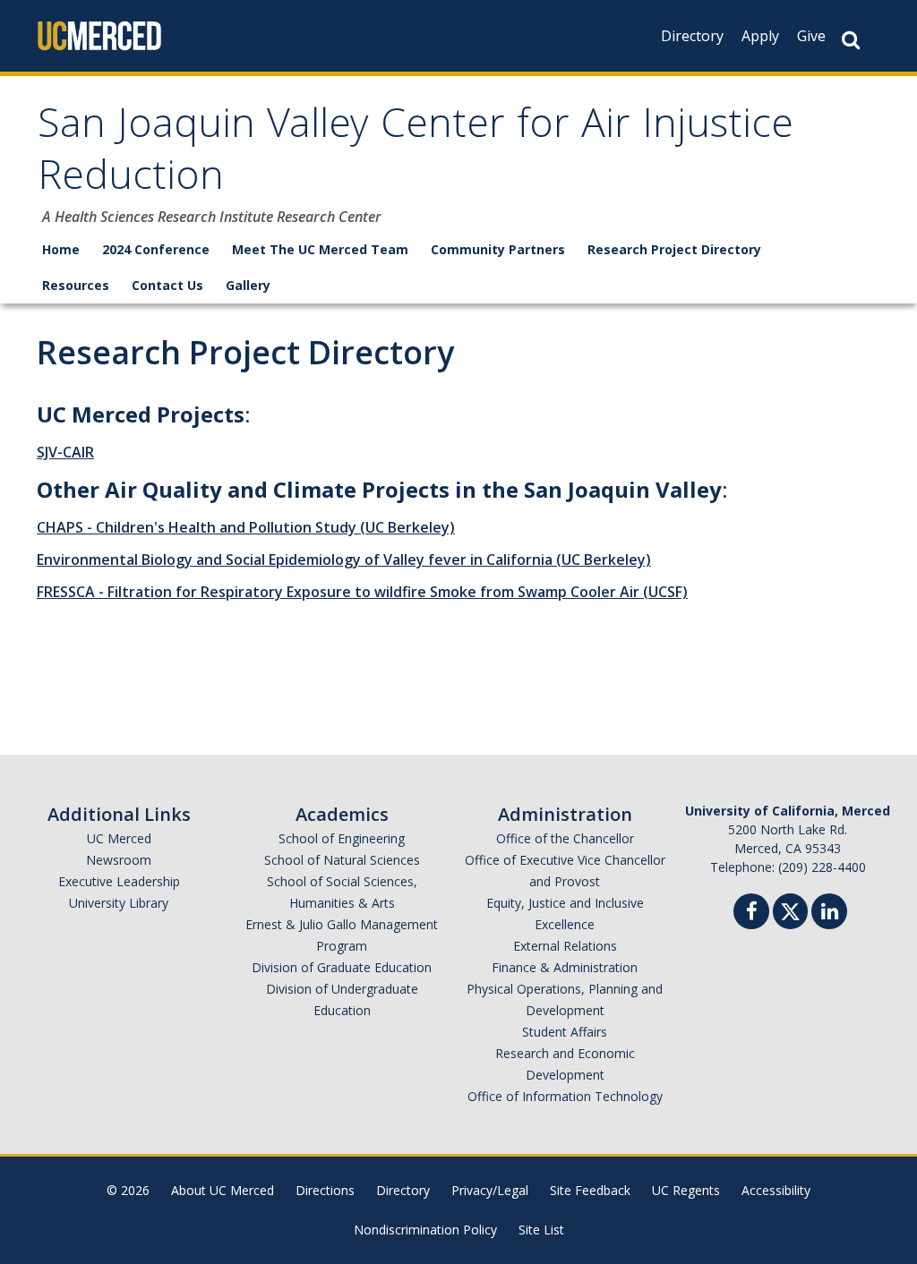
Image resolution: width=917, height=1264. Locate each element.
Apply (760, 36)
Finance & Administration (565, 967)
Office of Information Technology (565, 1096)
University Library (118, 902)
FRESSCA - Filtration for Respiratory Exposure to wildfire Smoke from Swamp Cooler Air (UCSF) (362, 592)
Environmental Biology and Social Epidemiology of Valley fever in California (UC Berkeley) (344, 559)
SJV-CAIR (65, 452)
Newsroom (118, 859)
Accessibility (775, 1190)
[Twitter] (790, 909)
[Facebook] (751, 913)
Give (811, 36)
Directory (692, 36)
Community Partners (498, 249)
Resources (75, 285)
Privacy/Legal (489, 1190)
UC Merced (119, 838)
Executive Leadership (119, 881)
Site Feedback (590, 1190)
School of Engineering (342, 838)
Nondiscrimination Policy (425, 1229)
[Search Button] (850, 39)
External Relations (565, 945)
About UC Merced (222, 1190)
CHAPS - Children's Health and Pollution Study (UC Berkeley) (246, 527)
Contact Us (167, 285)
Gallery (248, 285)
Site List (541, 1229)
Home (61, 249)
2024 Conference (156, 249)
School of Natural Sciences (342, 859)
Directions (325, 1190)
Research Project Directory (674, 249)
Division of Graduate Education (342, 967)
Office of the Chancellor (565, 838)
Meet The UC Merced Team (320, 249)
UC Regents (686, 1190)
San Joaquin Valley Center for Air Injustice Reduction (415, 154)
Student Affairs (564, 1031)
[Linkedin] (829, 913)
